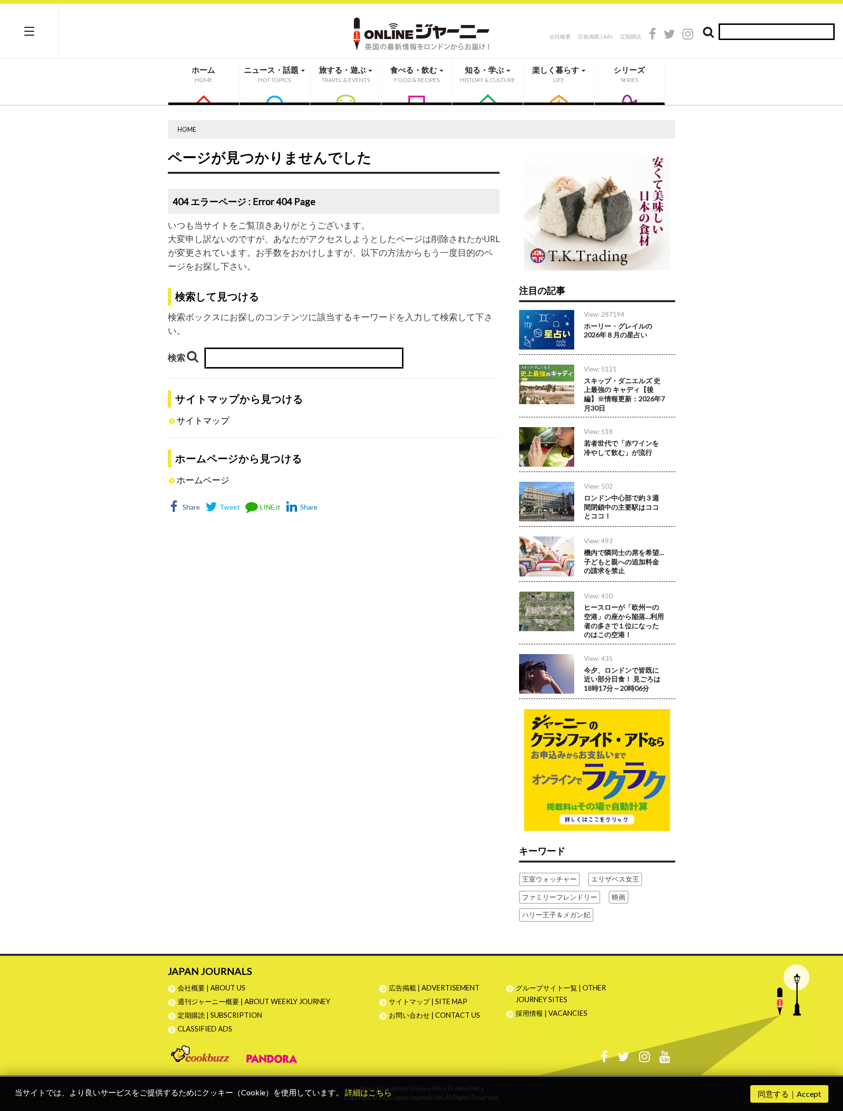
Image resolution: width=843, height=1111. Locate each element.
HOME (187, 129)
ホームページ (203, 480)
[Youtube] (665, 1059)
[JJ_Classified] (597, 768)
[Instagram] (687, 35)
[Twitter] (669, 35)
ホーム (203, 74)
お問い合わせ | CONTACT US (434, 1015)
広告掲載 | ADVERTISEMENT (434, 988)
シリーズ (629, 74)
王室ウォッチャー (549, 879)
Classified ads (205, 1029)
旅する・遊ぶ (344, 74)
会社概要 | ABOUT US (211, 988)
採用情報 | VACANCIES (551, 1013)
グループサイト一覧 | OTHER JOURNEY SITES (561, 994)
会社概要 (560, 36)
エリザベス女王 (615, 879)
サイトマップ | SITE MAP (428, 1001)
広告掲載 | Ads (595, 36)
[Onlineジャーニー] (421, 30)
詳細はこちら (368, 1092)
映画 (618, 897)
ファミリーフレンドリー (559, 897)
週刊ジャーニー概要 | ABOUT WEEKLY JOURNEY (254, 1001)
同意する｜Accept (789, 1093)
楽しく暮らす (556, 74)
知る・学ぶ (487, 74)
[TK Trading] (597, 208)
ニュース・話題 (272, 74)
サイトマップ (203, 420)
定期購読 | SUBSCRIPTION (223, 1015)
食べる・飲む (415, 74)
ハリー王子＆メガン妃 (556, 914)
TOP (826, 1057)
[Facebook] (652, 35)
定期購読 (631, 36)
